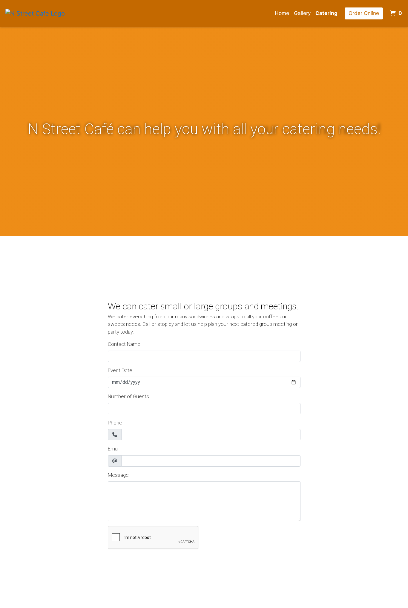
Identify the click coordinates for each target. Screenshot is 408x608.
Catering (326, 13)
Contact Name (124, 344)
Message (118, 475)
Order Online (364, 13)
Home (282, 13)
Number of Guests (128, 396)
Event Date (120, 370)
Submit (119, 562)
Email (113, 449)
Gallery (302, 13)
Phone (115, 423)
